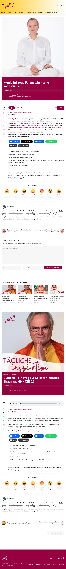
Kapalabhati (38, 127)
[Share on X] (4, 117)
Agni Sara (19, 132)
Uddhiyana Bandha (30, 132)
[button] (3, 5)
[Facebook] (56, 558)
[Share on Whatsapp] (4, 121)
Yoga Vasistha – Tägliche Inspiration (24, 297)
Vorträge (10, 470)
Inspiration (40, 467)
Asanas (41, 125)
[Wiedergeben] (11, 108)
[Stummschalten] (60, 108)
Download (29, 112)
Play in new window (19, 112)
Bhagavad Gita (29, 416)
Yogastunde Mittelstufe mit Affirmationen (57, 297)
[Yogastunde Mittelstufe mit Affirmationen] (57, 289)
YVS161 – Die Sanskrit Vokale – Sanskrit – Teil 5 (24, 446)
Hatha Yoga (6, 78)
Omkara (14, 95)
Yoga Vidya (17, 470)
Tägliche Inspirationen (55, 467)
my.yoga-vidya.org (31, 213)
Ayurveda (30, 431)
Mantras (56, 125)
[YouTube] (59, 558)
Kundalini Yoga (19, 175)
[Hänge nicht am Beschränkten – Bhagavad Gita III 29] (9, 289)
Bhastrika (11, 132)
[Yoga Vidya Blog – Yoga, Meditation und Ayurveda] (5, 558)
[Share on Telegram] (4, 125)
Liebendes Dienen (15, 457)
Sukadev (46, 467)
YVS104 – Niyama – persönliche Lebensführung (24, 151)
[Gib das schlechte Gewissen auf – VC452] (41, 289)
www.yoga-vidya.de (40, 431)
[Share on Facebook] (4, 113)
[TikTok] (63, 558)
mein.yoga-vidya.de (44, 213)
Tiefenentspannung (22, 127)
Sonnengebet (12, 125)
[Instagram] (61, 558)
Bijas (34, 130)
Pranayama (11, 121)
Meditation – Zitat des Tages (19, 165)
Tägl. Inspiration (13, 374)
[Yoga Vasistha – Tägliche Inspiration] (25, 289)
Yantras (30, 130)
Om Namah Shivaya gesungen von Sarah (22, 154)
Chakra (53, 123)
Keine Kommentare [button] (56, 533)
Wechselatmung (12, 130)
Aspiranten (52, 134)
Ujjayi (28, 125)
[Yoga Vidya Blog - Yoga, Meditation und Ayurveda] (9, 5)
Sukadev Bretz (57, 424)
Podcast (12, 78)
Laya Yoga (31, 127)
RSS (15, 114)
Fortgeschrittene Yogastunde (51, 173)
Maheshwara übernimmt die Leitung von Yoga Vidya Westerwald (30, 460)
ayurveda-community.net (16, 213)
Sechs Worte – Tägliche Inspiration (21, 157)
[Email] (4, 129)
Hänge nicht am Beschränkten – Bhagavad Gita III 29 (8, 298)
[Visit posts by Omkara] (6, 95)
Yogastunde (19, 78)
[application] (36, 107)
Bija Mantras (34, 125)
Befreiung (39, 420)
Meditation (21, 431)
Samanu (22, 130)
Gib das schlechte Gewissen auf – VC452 (40, 297)
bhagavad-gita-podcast (30, 467)
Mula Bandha (22, 125)
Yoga (47, 134)
